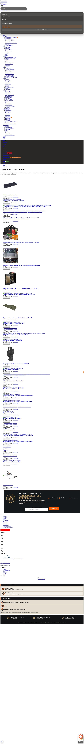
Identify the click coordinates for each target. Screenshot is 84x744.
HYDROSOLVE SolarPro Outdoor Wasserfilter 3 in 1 (14, 375)
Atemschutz (7, 120)
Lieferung (5, 523)
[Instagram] (2, 538)
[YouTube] (2, 544)
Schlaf (4, 46)
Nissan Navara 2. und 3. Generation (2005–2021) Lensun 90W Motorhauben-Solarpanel (21, 265)
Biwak (6, 131)
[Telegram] (2, 535)
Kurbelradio (7, 113)
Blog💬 (4, 137)
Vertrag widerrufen (5, 529)
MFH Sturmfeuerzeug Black (9, 429)
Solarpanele (7, 107)
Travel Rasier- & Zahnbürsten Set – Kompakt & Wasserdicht (15, 218)
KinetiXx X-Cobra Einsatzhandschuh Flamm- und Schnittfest (16, 363)
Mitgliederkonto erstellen (7, 23)
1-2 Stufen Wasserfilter (9, 69)
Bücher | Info (8, 92)
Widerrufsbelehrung (7, 526)
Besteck (6, 88)
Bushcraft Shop (6, 125)
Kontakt (4, 518)
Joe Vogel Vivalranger (9, 128)
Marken (4, 136)
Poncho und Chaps (9, 64)
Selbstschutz (7, 116)
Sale (4, 138)
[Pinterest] (2, 550)
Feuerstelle (7, 132)
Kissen (6, 55)
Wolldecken (7, 66)
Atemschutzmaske (8, 96)
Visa (4, 571)
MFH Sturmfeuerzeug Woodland (10, 424)
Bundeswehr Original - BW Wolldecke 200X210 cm (13, 323)
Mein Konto (4, 14)
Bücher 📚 (7, 115)
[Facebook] (2, 541)
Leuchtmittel (7, 93)
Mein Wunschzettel (6, 16)
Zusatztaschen (8, 41)
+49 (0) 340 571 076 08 (5, 563)
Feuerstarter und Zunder (10, 58)
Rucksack (5, 36)
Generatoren (7, 118)
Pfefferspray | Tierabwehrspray (11, 121)
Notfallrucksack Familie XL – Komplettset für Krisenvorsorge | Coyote (17, 401)
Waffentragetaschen (9, 45)
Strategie (4, 90)
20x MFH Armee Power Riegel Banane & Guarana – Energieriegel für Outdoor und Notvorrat (22, 212)
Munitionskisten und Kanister (11, 43)
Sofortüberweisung (6, 570)
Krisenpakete (8, 111)
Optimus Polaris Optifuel (8, 485)
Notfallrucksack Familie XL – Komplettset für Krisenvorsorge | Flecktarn (18, 395)
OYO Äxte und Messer (10, 135)
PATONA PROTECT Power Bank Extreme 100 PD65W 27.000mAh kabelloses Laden (21, 288)
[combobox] (13, 8)
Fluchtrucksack (8, 38)
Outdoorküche (8, 80)
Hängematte (7, 53)
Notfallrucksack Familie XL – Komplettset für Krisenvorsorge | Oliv (17, 407)
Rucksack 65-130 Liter (9, 40)
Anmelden (4, 19)
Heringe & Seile (8, 50)
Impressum (5, 517)
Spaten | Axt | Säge (9, 100)
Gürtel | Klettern (8, 103)
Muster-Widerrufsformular (8, 527)
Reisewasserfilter (8, 71)
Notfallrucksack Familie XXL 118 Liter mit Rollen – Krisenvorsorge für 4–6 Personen (21, 242)
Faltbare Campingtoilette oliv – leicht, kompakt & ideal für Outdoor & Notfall (19, 294)
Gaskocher (7, 81)
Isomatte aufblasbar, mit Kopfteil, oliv (11, 369)
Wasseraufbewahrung (9, 75)
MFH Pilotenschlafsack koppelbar (10, 194)
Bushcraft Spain (8, 127)
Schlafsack (7, 48)
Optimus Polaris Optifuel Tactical (10, 456)
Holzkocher (7, 82)
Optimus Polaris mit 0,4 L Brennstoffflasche (12, 461)
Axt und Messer (8, 133)
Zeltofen (7, 85)
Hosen (6, 61)
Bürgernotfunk (8, 91)
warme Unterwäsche (9, 62)
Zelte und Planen (8, 49)
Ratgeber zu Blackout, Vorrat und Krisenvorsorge (14, 609)
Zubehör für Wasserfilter (10, 76)
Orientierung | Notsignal (10, 106)
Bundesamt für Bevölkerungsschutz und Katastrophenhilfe (16, 602)
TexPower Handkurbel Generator (10, 329)
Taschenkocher (8, 89)
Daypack (7, 44)
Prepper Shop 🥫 (8, 117)
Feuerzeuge (7, 108)
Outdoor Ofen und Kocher (10, 57)
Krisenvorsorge (6, 109)
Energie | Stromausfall (9, 95)
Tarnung (7, 101)
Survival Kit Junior (7, 447)
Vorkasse (4, 569)
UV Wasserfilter (8, 72)
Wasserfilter (7, 112)
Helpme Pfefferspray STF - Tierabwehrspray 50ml (13, 388)
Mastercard (5, 572)
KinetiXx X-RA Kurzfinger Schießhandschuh (12, 340)
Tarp (6, 54)
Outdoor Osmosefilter (9, 74)
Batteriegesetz (5, 522)
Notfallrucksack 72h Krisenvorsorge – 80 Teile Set (13, 200)
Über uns (5, 516)
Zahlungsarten (5, 520)
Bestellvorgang (6, 525)
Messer (6, 102)
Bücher (6, 130)
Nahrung (4, 78)
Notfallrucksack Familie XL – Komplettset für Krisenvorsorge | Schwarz (18, 441)
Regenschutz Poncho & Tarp (11, 77)
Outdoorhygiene (8, 97)
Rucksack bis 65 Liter (9, 39)
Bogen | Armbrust (8, 105)
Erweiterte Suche (3, 10)
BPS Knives (7, 129)
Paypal (4, 573)
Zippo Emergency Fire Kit (8, 412)
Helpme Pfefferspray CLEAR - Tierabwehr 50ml (13, 381)
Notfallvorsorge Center (9, 605)
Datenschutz (5, 521)
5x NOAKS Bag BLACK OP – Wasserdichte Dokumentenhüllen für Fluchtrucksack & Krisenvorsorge (24, 206)
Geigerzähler (7, 119)
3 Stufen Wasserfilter (9, 70)
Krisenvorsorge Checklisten (10, 123)
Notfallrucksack (8, 110)
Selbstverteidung (8, 99)
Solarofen (7, 86)
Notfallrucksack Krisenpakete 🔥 (11, 37)
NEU (4, 35)
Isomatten (7, 51)
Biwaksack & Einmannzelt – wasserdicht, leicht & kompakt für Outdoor (18, 317)
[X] (2, 547)
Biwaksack (7, 47)
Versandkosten (15, 197)
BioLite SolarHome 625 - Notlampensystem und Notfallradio (15, 334)
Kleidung (7, 59)
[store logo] (3, 1)
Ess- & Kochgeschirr (9, 87)
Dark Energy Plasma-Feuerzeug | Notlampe (12, 418)
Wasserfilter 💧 (8, 68)
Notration (7, 79)
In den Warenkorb (6, 198)
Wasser (4, 67)
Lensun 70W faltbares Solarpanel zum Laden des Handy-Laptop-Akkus (18, 435)
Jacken (6, 60)
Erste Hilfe (7, 98)
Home (4, 165)
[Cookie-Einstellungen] (2, 741)
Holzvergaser (8, 84)
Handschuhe (7, 65)
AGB (4, 519)
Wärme (4, 56)
